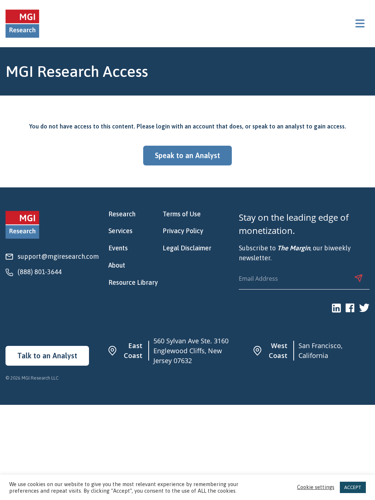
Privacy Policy (183, 231)
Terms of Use (182, 214)
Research (121, 214)
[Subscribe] (359, 278)
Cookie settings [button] (315, 487)
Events (118, 248)
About (116, 265)
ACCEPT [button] (352, 487)
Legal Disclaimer (187, 248)
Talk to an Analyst (47, 355)
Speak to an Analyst (187, 155)
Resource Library (133, 282)
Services (120, 231)
